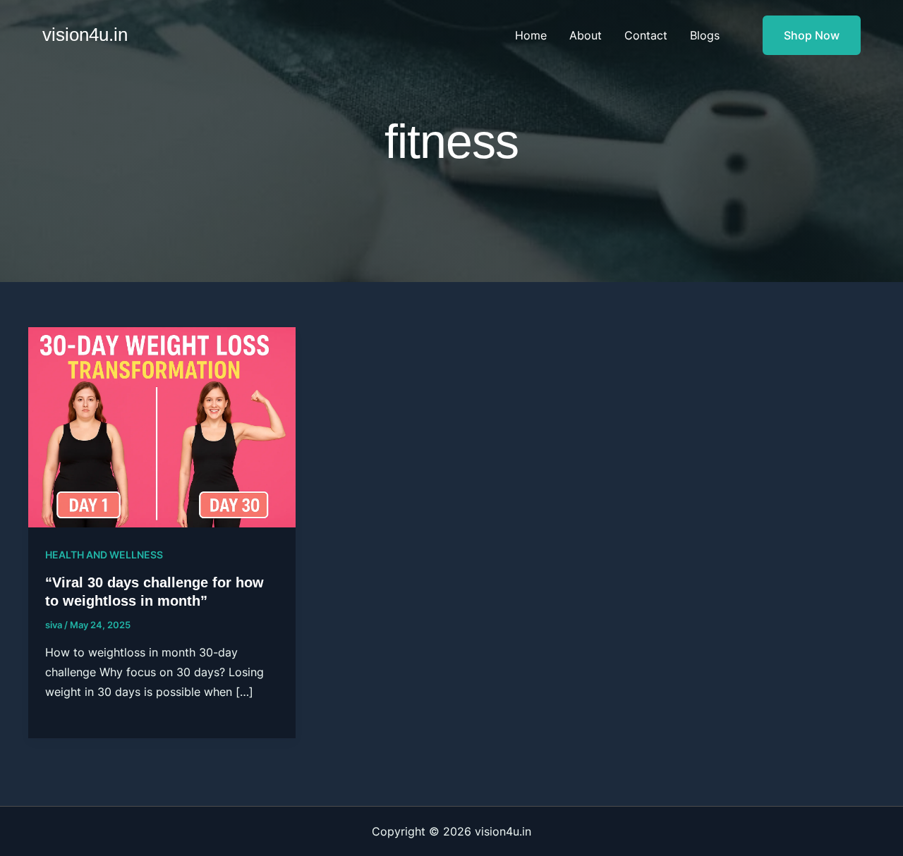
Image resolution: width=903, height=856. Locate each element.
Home (531, 35)
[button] (803, 35)
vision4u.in (85, 34)
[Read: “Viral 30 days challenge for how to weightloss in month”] (162, 426)
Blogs (705, 35)
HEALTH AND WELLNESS (104, 555)
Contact (645, 35)
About (585, 35)
